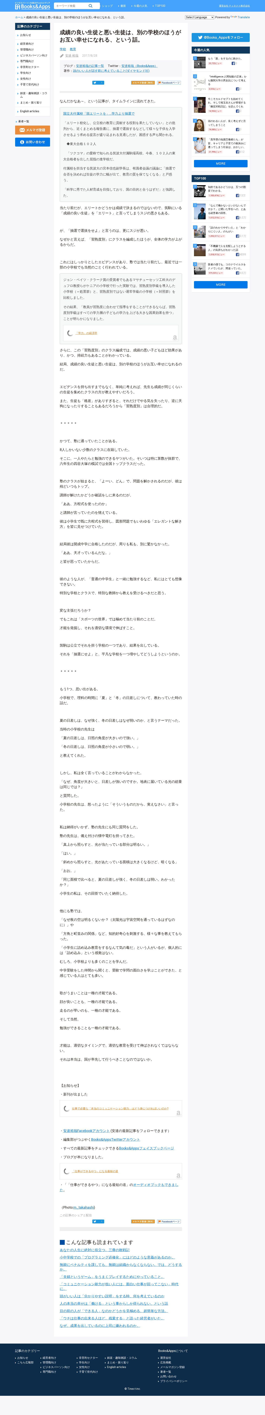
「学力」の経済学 (86, 333)
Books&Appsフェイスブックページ (146, 1148)
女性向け (25, 78)
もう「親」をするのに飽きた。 (225, 58)
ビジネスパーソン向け (33, 55)
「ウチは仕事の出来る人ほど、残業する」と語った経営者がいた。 (112, 1318)
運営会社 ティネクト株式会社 (234, 5)
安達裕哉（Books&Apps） (139, 66)
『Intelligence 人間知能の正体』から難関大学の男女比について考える (227, 80)
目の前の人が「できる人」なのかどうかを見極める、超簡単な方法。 (114, 1311)
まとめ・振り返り (31, 102)
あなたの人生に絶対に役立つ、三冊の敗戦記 (95, 1250)
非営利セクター (29, 67)
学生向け (25, 72)
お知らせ (25, 34)
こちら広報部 (25, 1362)
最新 (123, 5)
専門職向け (27, 61)
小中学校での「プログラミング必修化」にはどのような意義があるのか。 (117, 1257)
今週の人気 (140, 5)
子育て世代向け (29, 84)
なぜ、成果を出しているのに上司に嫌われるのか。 (100, 1326)
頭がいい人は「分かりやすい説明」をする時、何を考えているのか (112, 1296)
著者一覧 (23, 121)
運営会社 (165, 1357)
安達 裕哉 (71, 55)
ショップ (107, 5)
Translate (244, 17)
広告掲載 (165, 1362)
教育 (73, 49)
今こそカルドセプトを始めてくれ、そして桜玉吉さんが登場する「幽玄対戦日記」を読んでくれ (227, 102)
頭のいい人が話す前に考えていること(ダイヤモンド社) (111, 71)
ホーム (19, 17)
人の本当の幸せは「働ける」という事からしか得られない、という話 (114, 1303)
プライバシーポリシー (173, 1381)
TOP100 (160, 5)
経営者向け (27, 43)
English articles (29, 111)
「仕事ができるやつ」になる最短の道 (95, 1171)
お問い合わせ (168, 1376)
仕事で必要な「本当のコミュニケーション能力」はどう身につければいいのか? (120, 1108)
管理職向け (27, 49)
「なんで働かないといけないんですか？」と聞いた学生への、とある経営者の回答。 (227, 209)
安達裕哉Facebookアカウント (86, 1131)
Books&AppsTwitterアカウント (115, 1139)
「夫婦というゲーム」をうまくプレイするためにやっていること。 (112, 1277)
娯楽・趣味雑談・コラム (122, 1357)
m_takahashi (83, 1207)
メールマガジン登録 (172, 1367)
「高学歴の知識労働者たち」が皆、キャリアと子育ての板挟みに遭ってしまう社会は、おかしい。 (227, 143)
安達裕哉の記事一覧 (90, 66)
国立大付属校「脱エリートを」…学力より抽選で (99, 113)
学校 (63, 49)
